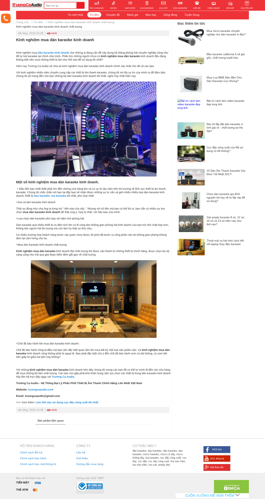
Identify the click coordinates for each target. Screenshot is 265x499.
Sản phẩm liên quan (50, 420)
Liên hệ (80, 452)
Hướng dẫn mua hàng (89, 464)
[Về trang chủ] (27, 5)
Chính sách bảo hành (33, 458)
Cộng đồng (170, 14)
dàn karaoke (46, 52)
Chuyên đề (113, 14)
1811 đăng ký (217, 458)
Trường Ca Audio (63, 376)
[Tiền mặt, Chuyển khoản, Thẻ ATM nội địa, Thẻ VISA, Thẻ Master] (29, 485)
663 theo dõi (216, 467)
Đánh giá (132, 14)
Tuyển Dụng (191, 14)
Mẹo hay (150, 14)
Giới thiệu (82, 458)
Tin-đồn (94, 14)
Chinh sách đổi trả (31, 452)
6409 (54, 33)
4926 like (217, 449)
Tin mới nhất (75, 14)
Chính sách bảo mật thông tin (38, 464)
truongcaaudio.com (40, 389)
